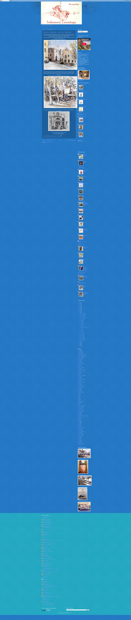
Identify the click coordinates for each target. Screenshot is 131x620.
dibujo (79, 380)
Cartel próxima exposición (85, 235)
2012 (79, 312)
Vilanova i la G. (45, 590)
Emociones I (44, 552)
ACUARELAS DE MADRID (47, 522)
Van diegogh (81, 291)
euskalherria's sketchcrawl (83, 99)
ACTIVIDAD (44, 577)
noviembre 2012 (82, 314)
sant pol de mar (80, 435)
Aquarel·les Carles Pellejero (47, 573)
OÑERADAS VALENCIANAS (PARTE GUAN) (85, 229)
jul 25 (81, 321)
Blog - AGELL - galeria (46, 558)
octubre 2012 (82, 316)
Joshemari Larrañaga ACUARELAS (82, 117)
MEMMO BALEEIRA (84, 155)
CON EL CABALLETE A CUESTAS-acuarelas (50, 586)
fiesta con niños (80, 392)
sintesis (79, 436)
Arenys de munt (80, 358)
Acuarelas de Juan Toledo (47, 524)
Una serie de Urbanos (85, 209)
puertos (79, 423)
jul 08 (81, 329)
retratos (79, 426)
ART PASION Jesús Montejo (47, 565)
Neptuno (84, 189)
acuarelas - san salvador (46, 544)
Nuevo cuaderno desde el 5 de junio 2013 (48, 593)
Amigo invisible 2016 (46, 579)
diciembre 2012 (82, 313)
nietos (79, 417)
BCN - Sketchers (45, 592)
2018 (79, 303)
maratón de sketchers (81, 405)
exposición (79, 391)
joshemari (79, 401)
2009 (79, 344)
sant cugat (79, 432)
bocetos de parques (81, 370)
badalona (79, 359)
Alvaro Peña (45, 539)
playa (78, 419)
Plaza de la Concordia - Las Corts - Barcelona (57, 32)
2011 (79, 341)
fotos (78, 397)
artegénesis (44, 599)
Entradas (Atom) (48, 142)
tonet (79, 265)
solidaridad (79, 440)
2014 (79, 309)
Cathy (80, 243)
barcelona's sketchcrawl (46, 568)
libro (78, 404)
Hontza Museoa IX (45, 566)
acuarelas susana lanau (46, 534)
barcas (79, 361)
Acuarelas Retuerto (46, 601)
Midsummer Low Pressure (82, 241)
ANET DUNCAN (45, 588)
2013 (79, 310)
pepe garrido (81, 182)
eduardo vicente (45, 581)
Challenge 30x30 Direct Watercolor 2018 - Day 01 (82, 283)
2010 (79, 343)
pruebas (79, 422)
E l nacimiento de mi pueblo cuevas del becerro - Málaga (85, 293)
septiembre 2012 (82, 317)
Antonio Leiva (81, 234)
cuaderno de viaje (80, 379)
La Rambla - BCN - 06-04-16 (47, 582)
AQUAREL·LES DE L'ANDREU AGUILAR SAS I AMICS (51, 596)
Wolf (84, 196)
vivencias (79, 444)
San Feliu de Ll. (80, 431)
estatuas (79, 389)
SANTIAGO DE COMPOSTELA (85, 276)
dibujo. (79, 383)
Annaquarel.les (45, 547)
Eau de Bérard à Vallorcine (46, 520)
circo (78, 374)
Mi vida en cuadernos (82, 124)
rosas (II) (44, 535)
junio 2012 (81, 332)
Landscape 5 (80, 273)
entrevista (79, 387)
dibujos (79, 384)
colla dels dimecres (81, 375)
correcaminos (81, 160)
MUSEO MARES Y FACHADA (82, 415)
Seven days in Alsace (82, 167)
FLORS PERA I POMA (46, 597)
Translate (85, 32)
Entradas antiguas (72, 140)
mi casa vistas (80, 406)
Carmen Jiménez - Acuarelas (47, 563)
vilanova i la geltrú (80, 443)
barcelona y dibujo (80, 363)
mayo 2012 (81, 334)
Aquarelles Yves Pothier (46, 519)
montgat (79, 414)
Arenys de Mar (80, 357)
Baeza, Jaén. (85, 222)
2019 (79, 302)
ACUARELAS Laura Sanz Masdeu (48, 551)
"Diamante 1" (44, 549)
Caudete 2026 (85, 176)
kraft (78, 402)
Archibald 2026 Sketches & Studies (85, 171)
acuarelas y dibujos (46, 542)
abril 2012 (81, 335)
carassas (79, 372)
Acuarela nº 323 (45, 545)
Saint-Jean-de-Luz (80, 427)
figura (78, 393)
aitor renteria (45, 576)
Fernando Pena (81, 208)
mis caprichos (80, 410)
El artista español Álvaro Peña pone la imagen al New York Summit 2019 (53, 540)
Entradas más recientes (47, 140)
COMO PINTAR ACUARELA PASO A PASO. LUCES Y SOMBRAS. (85, 204)
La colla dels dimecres (82, 84)
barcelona (79, 362)
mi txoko (79, 409)
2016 (79, 306)
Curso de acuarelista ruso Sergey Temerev (49, 584)
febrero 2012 (82, 338)
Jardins (84, 253)
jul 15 (81, 324)
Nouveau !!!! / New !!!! (82, 244)
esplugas (79, 388)
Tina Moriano (81, 285)
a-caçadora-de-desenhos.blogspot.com (49, 603)
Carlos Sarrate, (46, 527)
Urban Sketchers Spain (82, 106)
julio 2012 (81, 320)
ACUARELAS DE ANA (46, 574)
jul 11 (81, 325)
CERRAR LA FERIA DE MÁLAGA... (85, 162)
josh (78, 400)
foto (78, 396)
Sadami (80, 169)
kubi (79, 221)
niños (78, 418)
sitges (79, 439)
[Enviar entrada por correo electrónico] (61, 135)
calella (79, 371)
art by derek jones (45, 560)
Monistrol (79, 413)
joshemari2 (80, 131)
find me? (44, 561)
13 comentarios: (57, 135)
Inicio (60, 140)
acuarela (79, 350)
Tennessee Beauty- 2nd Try (85, 247)
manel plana (81, 252)
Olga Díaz (80, 195)
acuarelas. (79, 353)
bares (78, 366)
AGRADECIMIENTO (81, 354)
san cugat (79, 430)
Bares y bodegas (80, 367)
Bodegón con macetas (85, 286)
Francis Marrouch (81, 275)
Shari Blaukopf (45, 517)
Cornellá (79, 376)
